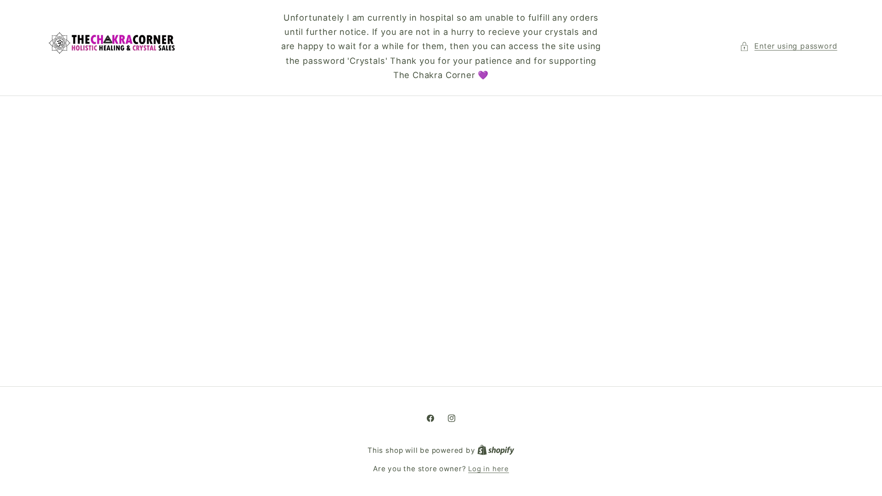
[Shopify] (495, 450)
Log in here (488, 469)
